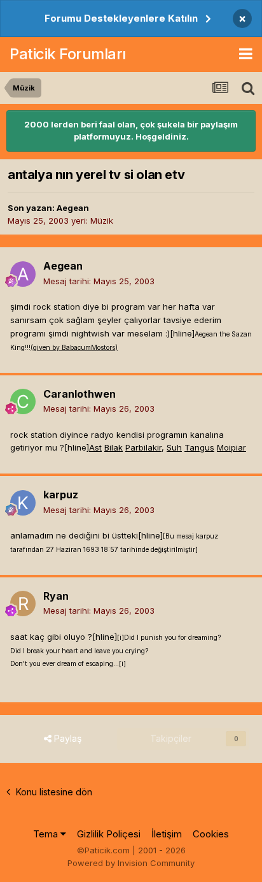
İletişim (166, 834)
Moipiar (231, 447)
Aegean (73, 208)
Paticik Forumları (68, 54)
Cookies (211, 834)
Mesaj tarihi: (99, 281)
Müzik (101, 220)
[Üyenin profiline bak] (23, 274)
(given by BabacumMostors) (74, 347)
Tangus (199, 447)
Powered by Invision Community (131, 863)
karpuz (60, 494)
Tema (46, 834)
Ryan (56, 595)
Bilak (113, 447)
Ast (95, 447)
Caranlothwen (79, 393)
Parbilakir (143, 447)
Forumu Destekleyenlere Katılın (121, 18)
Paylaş (66, 738)
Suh (174, 447)
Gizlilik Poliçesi (109, 834)
